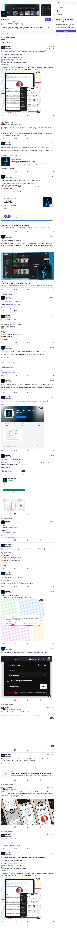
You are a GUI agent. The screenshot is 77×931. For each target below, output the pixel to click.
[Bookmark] (41, 115)
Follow (48, 19)
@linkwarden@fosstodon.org (7, 21)
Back (4, 2)
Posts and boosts (5, 42)
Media (7, 37)
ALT (39, 111)
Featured (12, 37)
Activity (3, 37)
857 (2, 25)
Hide (38, 72)
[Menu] (53, 19)
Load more (28, 925)
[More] (53, 115)
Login (66, 34)
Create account (66, 31)
